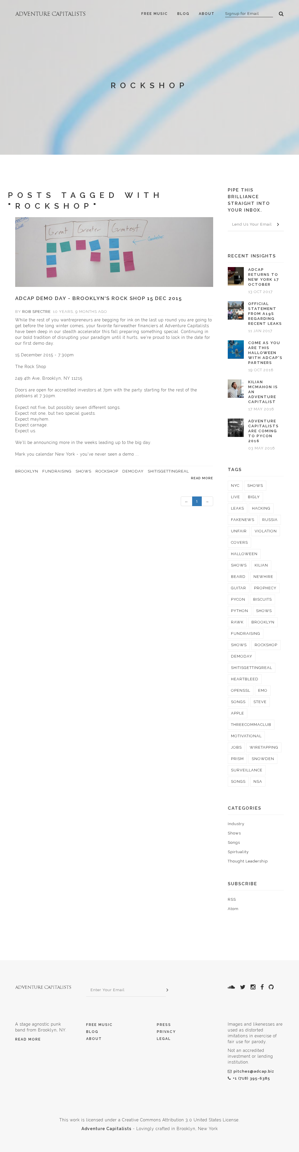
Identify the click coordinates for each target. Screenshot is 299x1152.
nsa (257, 781)
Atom (233, 909)
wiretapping (264, 747)
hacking (261, 508)
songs (238, 702)
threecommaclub (251, 724)
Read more (202, 478)
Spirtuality (238, 852)
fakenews (242, 519)
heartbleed (244, 679)
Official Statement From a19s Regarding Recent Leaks (265, 313)
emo (262, 690)
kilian (261, 565)
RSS (232, 899)
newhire (263, 576)
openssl (240, 690)
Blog (183, 14)
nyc (235, 485)
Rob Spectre (36, 311)
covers (239, 542)
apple (237, 713)
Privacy (166, 1032)
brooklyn (26, 471)
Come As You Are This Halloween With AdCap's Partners (265, 353)
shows (83, 471)
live (235, 497)
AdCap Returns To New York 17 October (263, 277)
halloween (244, 554)
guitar (238, 588)
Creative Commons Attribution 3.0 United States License (180, 1120)
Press (164, 1025)
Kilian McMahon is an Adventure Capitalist (263, 392)
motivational (246, 736)
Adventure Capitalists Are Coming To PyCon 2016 (263, 431)
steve (260, 702)
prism (237, 759)
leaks (237, 508)
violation (266, 531)
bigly (254, 497)
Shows (234, 833)
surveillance (247, 770)
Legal (164, 1039)
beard (238, 576)
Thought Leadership (248, 861)
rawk (237, 622)
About (207, 14)
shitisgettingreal (168, 471)
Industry (236, 824)
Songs (234, 842)
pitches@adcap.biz (254, 1071)
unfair (239, 531)
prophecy (265, 588)
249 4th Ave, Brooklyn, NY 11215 (48, 378)
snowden (263, 759)
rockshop (106, 471)
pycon (238, 599)
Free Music (154, 14)
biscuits (262, 599)
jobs (236, 747)
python (239, 611)
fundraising (57, 471)
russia (270, 519)
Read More (28, 1039)
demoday (133, 471)
